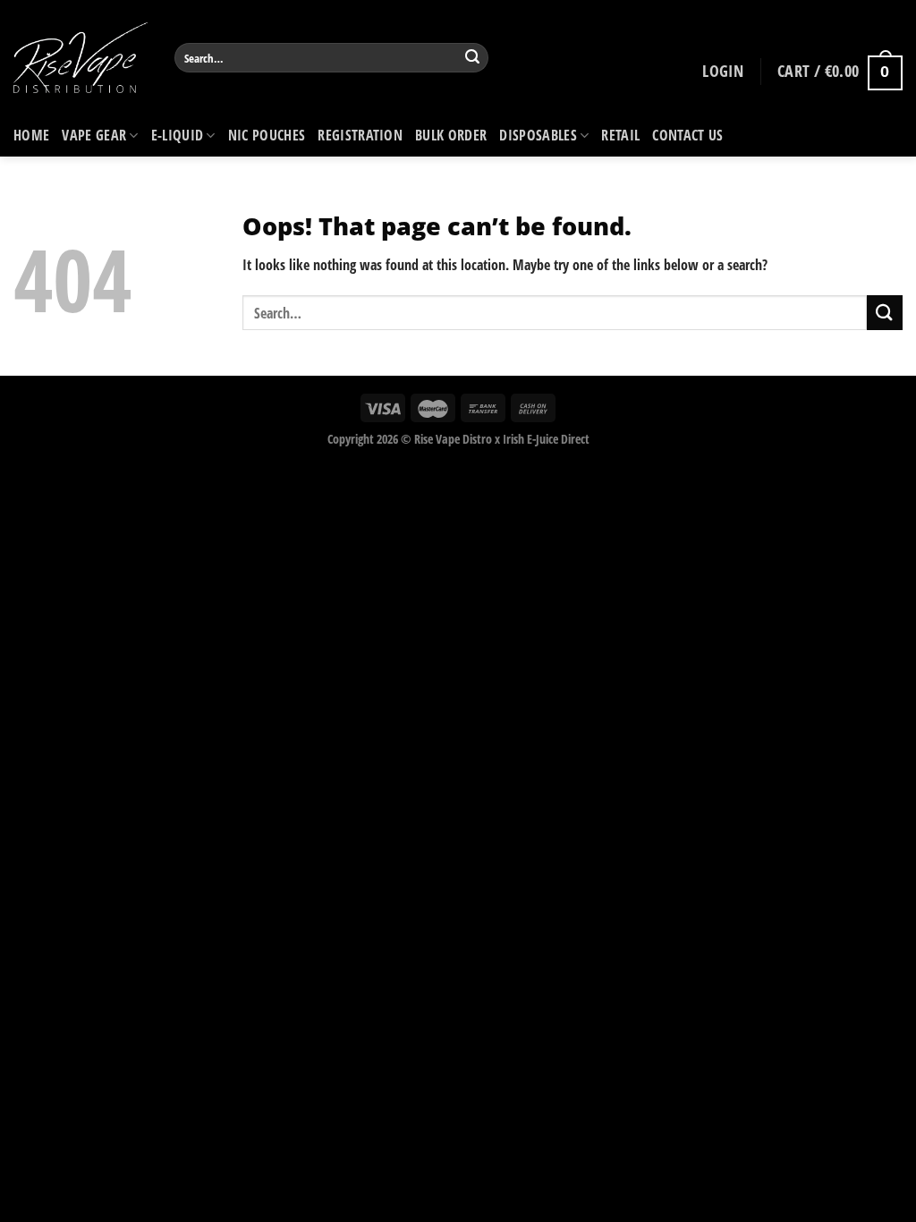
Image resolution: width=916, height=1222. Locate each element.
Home (31, 135)
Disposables (538, 135)
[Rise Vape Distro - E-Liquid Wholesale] (80, 57)
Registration (360, 135)
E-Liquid (177, 135)
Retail (620, 135)
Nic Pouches (267, 135)
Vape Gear (94, 135)
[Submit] (472, 58)
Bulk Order (451, 135)
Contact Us (687, 135)
